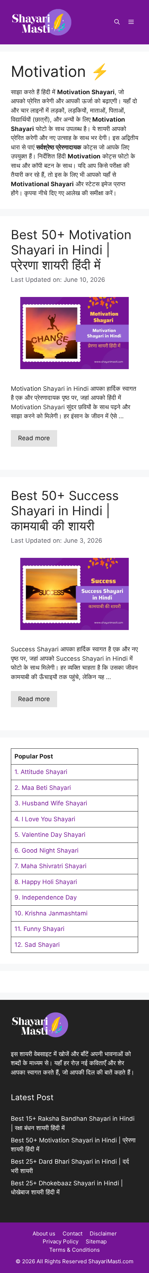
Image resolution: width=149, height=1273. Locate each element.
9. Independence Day (45, 897)
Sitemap (96, 1241)
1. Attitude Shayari (40, 771)
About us (44, 1233)
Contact (72, 1233)
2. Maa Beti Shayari (42, 787)
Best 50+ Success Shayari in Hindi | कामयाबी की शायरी (65, 510)
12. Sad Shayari (37, 944)
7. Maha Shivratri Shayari (50, 866)
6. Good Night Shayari (46, 850)
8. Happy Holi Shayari (45, 881)
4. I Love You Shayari (44, 819)
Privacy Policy (60, 1241)
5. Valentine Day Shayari (49, 834)
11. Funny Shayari (39, 928)
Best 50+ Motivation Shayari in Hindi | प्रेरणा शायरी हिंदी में (71, 249)
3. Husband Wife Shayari (50, 803)
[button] (117, 22)
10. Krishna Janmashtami (51, 913)
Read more (34, 438)
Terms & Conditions (74, 1249)
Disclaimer (103, 1233)
